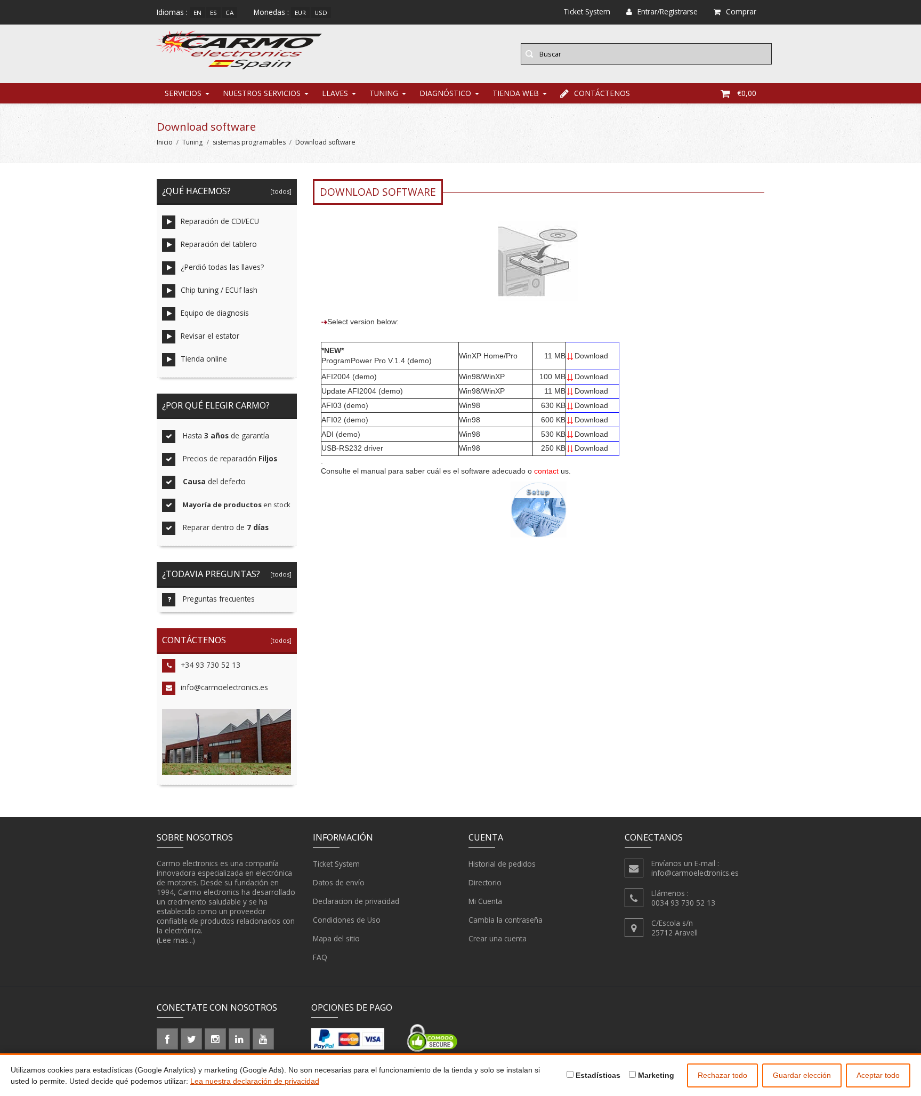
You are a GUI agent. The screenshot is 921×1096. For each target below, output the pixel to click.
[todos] (279, 191)
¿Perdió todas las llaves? (222, 267)
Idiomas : (172, 12)
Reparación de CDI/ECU (220, 221)
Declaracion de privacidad (356, 901)
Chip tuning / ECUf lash (219, 290)
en (197, 13)
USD (320, 13)
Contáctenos (602, 93)
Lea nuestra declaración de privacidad (254, 1081)
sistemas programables (249, 142)
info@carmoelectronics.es (224, 687)
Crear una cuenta (497, 938)
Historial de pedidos (502, 864)
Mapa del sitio (336, 938)
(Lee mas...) (176, 940)
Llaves (335, 93)
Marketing (655, 1075)
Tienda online (204, 359)
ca (229, 13)
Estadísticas (596, 1075)
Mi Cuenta (485, 901)
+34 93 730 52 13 (210, 665)
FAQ (320, 957)
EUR (300, 13)
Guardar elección (802, 1075)
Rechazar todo (722, 1075)
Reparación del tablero (219, 244)
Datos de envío (339, 882)
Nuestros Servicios (262, 93)
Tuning (383, 93)
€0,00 (746, 93)
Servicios (183, 93)
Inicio (165, 142)
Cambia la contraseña (505, 920)
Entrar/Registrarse (667, 11)
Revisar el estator (210, 336)
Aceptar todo (878, 1075)
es (213, 13)
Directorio (485, 882)
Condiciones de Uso (347, 920)
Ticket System (336, 864)
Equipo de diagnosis (215, 313)
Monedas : (271, 12)
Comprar (741, 11)
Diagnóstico (445, 93)
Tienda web (515, 93)
